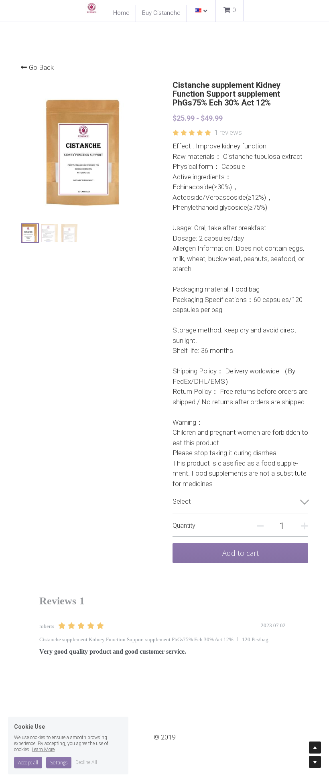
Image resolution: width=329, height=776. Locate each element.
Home (121, 12)
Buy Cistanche (161, 12)
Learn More (43, 743)
